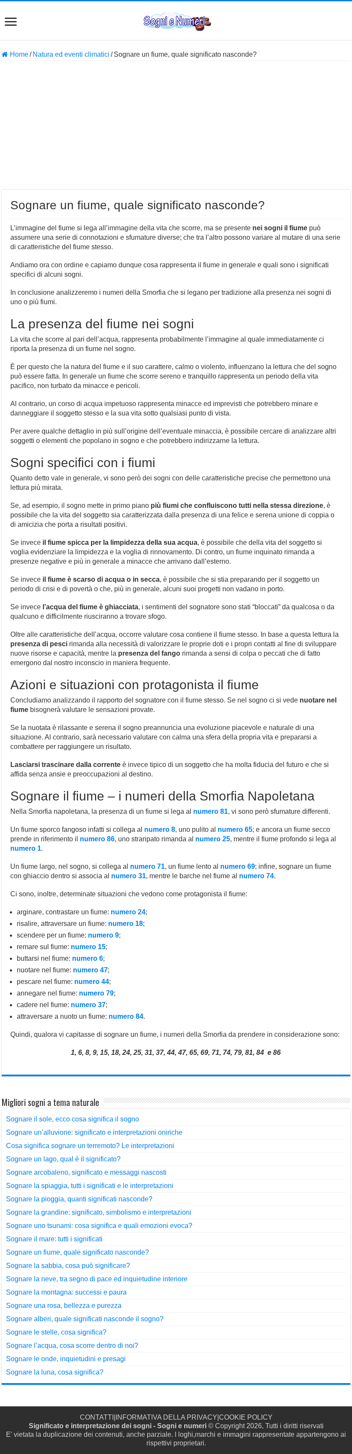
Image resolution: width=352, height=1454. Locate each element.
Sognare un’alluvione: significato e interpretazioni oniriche (94, 1132)
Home (18, 54)
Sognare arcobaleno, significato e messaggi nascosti (86, 1172)
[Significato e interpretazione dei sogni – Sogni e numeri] (175, 20)
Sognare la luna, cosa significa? (54, 1372)
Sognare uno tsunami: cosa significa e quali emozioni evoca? (99, 1225)
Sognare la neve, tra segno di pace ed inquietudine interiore (97, 1279)
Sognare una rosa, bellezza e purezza (63, 1305)
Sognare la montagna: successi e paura (66, 1292)
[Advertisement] (176, 125)
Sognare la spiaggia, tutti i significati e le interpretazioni (89, 1185)
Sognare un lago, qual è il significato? (63, 1159)
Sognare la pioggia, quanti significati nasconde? (79, 1199)
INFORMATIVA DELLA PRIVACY (166, 1417)
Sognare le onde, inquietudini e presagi (66, 1358)
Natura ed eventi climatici (71, 54)
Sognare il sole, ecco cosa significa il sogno (72, 1119)
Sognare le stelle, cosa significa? (56, 1332)
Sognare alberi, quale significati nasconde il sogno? (85, 1319)
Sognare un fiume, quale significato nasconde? (77, 1252)
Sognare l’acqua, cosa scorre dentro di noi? (72, 1345)
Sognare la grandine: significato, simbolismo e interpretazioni (98, 1212)
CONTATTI (97, 1417)
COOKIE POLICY (246, 1417)
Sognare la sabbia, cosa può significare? (68, 1265)
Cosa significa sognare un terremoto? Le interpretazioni (90, 1145)
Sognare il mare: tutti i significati (54, 1239)
